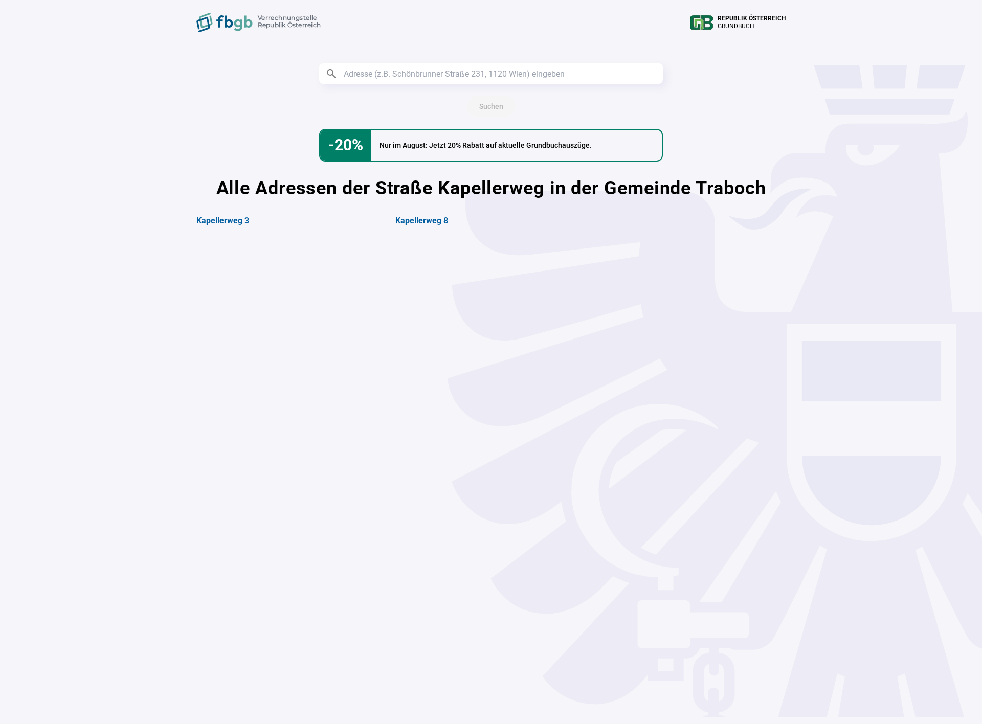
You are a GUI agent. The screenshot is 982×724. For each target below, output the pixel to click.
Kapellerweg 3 (222, 220)
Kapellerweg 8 (421, 220)
